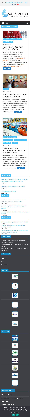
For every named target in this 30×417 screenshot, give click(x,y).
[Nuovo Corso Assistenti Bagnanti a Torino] (15, 34)
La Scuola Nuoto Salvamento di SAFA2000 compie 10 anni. (14, 150)
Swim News (14, 142)
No (17, 414)
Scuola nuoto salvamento (20, 140)
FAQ (2, 261)
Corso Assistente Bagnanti (9, 38)
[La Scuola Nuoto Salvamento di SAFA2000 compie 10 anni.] (15, 127)
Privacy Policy (5, 401)
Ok (13, 414)
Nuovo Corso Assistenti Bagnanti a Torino (13, 48)
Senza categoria (6, 142)
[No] (28, 411)
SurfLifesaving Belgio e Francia (14, 1)
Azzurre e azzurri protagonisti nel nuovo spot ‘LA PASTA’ (14, 222)
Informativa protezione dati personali (12, 398)
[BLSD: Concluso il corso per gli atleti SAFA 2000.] (15, 81)
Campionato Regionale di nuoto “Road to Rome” (13, 186)
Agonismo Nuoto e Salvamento (10, 137)
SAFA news (19, 38)
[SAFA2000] (3, 23)
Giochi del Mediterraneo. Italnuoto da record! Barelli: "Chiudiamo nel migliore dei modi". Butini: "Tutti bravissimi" (14, 206)
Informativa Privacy (6, 395)
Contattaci (4, 265)
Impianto (3, 258)
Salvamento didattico (8, 41)
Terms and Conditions (7, 404)
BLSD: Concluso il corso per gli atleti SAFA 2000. (15, 95)
